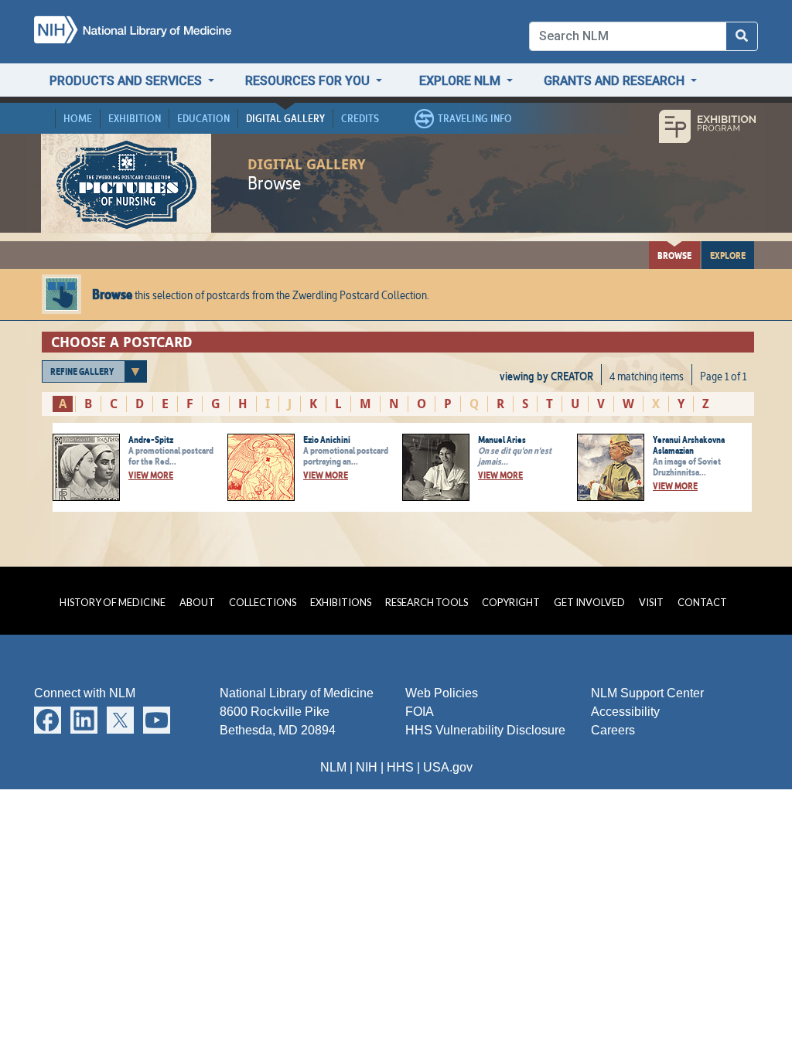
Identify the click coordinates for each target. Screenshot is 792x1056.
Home (77, 118)
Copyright (511, 602)
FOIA (419, 711)
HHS (400, 767)
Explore (728, 255)
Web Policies (441, 693)
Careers (613, 730)
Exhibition (134, 118)
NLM (333, 767)
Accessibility (625, 711)
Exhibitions (340, 602)
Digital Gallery (285, 118)
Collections (262, 602)
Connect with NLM (84, 693)
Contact (702, 602)
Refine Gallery (82, 371)
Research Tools (426, 602)
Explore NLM (461, 80)
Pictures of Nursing (126, 184)
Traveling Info (475, 118)
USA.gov (448, 767)
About (197, 602)
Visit (651, 602)
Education (203, 118)
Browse (674, 255)
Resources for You (309, 80)
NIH (366, 767)
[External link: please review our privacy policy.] (47, 719)
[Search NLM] (741, 36)
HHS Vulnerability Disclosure (485, 730)
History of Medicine (113, 602)
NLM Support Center (647, 693)
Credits (360, 118)
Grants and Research (616, 80)
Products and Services (127, 80)
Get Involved (589, 602)
